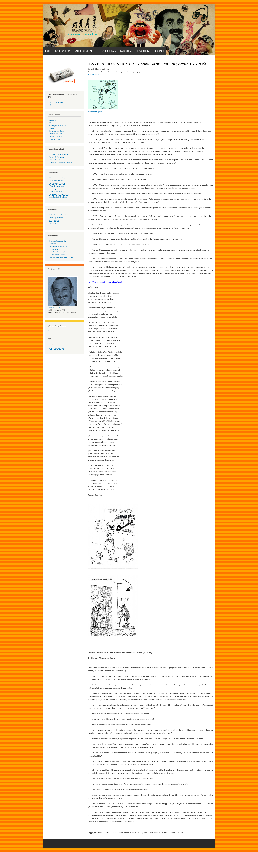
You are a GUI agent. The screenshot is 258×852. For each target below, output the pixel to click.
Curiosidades (53, 223)
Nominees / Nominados (57, 105)
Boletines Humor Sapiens (58, 252)
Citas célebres (54, 220)
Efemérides (53, 226)
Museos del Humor (55, 139)
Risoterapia (53, 189)
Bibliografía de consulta (57, 241)
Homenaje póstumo (56, 217)
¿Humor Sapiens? (62, 51)
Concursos (53, 123)
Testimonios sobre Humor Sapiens (61, 257)
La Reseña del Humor (56, 255)
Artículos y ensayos (56, 180)
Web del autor (93, 74)
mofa (56, 348)
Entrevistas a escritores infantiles (61, 162)
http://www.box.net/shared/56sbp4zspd (105, 282)
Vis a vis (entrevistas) (56, 186)
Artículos (52, 120)
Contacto (160, 51)
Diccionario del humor (57, 183)
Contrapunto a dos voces (57, 125)
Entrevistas (53, 128)
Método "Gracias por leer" (58, 160)
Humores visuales (55, 136)
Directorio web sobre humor (59, 246)
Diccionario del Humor (56, 331)
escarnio (61, 348)
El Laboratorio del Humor (58, 197)
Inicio (47, 51)
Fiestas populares (55, 249)
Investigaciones (54, 200)
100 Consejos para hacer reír (59, 194)
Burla (51, 348)
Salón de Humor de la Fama (59, 215)
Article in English (95, 111)
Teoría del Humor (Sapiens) (58, 178)
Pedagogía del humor (56, 157)
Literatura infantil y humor (58, 154)
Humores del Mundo (56, 134)
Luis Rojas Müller (54, 307)
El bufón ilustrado (55, 191)
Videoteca (53, 244)
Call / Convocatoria (56, 102)
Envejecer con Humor (56, 131)
